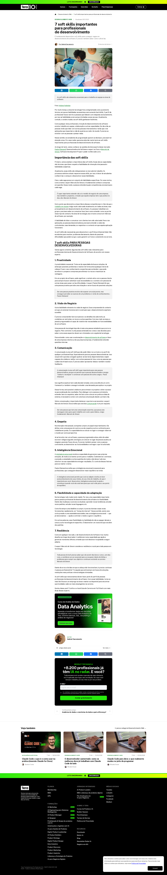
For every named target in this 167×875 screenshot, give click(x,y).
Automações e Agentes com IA (58, 826)
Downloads (81, 832)
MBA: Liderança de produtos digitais (90, 793)
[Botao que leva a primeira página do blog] (55, 14)
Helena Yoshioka (64, 106)
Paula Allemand (60, 149)
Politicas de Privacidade (85, 821)
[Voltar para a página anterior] (57, 711)
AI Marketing (52, 807)
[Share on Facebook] (39, 27)
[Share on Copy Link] (47, 27)
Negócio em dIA (82, 844)
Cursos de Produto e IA (85, 809)
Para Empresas (107, 7)
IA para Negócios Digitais (56, 859)
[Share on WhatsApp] (32, 27)
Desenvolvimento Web (65, 14)
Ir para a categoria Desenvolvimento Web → (130, 728)
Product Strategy (54, 838)
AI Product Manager (55, 815)
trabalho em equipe (62, 206)
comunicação (91, 404)
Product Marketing (54, 850)
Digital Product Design (55, 841)
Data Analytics (53, 844)
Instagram (110, 796)
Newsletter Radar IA (84, 841)
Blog (78, 838)
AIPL (49, 796)
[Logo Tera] (25, 788)
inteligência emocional (64, 454)
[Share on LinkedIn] (24, 27)
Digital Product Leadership (57, 832)
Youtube (109, 790)
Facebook (109, 799)
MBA (49, 793)
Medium (109, 802)
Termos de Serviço (83, 818)
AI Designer (52, 818)
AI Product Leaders (83, 790)
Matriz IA (80, 835)
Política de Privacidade (138, 863)
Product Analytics (54, 853)
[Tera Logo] (29, 7)
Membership (52, 790)
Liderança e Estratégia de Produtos (60, 856)
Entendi (155, 868)
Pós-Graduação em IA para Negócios (83, 797)
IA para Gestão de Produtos (57, 829)
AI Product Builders (54, 835)
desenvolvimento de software (95, 337)
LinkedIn (109, 793)
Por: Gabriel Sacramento (66, 44)
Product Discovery (54, 847)
